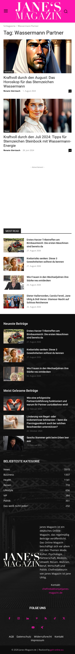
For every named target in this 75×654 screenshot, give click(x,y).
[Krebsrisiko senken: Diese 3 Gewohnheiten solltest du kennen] (13, 264)
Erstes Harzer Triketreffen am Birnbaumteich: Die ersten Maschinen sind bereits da (47, 243)
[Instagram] (18, 618)
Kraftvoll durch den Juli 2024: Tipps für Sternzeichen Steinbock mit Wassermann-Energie (37, 141)
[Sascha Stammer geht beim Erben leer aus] (13, 443)
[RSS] (45, 618)
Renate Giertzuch (11, 91)
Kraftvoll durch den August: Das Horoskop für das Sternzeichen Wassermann (29, 82)
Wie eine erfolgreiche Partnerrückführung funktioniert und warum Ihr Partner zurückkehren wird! (47, 401)
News (7, 131)
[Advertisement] (37, 190)
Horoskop (9, 71)
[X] (64, 618)
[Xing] (42, 627)
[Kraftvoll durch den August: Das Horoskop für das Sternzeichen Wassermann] (37, 56)
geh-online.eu (56, 649)
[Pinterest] (36, 618)
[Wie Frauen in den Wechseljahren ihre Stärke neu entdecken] (13, 282)
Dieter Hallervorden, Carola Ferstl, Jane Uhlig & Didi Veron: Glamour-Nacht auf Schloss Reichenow (48, 299)
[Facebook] (9, 618)
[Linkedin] (27, 618)
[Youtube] (33, 627)
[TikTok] (54, 618)
